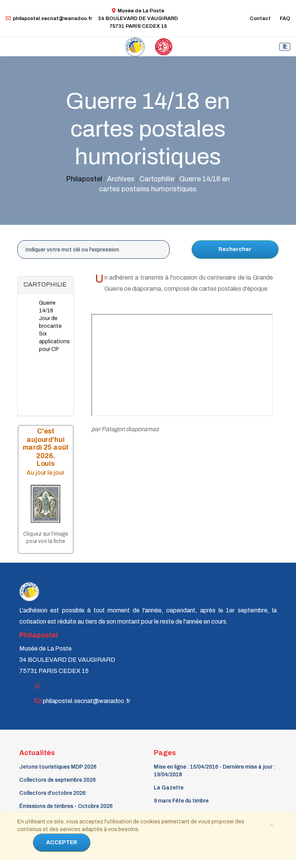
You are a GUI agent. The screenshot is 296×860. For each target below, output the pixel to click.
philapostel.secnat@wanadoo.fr (52, 18)
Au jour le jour (46, 472)
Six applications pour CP (54, 341)
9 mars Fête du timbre (181, 801)
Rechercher (235, 249)
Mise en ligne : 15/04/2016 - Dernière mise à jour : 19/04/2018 (214, 770)
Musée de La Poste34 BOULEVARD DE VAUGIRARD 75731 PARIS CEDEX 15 (138, 18)
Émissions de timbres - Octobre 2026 (66, 806)
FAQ (285, 18)
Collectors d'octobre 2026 (52, 793)
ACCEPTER (61, 842)
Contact (260, 18)
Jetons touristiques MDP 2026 (57, 767)
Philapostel (84, 179)
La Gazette (168, 788)
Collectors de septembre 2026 (57, 780)
